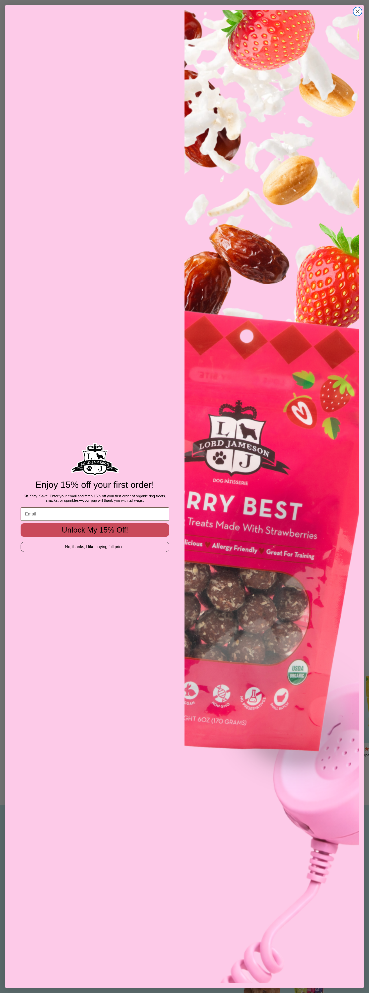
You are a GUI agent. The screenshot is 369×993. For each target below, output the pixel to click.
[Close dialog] (357, 11)
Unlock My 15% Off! (95, 530)
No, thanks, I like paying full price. (95, 547)
